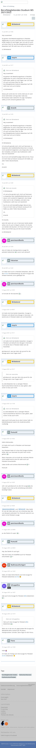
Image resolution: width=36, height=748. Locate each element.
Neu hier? (4, 699)
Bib (25, 596)
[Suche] (20, 2)
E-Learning (4, 709)
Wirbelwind (6, 15)
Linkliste (3, 713)
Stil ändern (31, 684)
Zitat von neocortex (12, 374)
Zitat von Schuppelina (12, 619)
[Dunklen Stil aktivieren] (29, 2)
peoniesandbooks (9, 509)
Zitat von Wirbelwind (12, 70)
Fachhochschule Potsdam (9, 677)
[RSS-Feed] (6, 723)
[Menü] (33, 2)
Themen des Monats (7, 715)
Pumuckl (22, 509)
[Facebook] (2, 723)
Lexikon (3, 711)
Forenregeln (4, 697)
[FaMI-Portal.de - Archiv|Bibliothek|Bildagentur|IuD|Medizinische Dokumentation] (14, 2)
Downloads (4, 707)
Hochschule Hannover (25, 675)
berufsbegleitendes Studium (9, 675)
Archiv (6, 273)
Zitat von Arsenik (11, 188)
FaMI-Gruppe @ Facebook (9, 735)
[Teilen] (33, 18)
